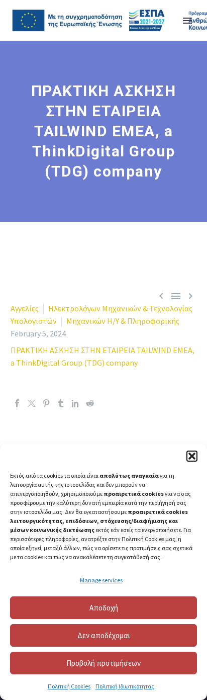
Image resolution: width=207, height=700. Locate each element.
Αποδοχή (103, 607)
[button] (192, 456)
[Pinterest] (46, 403)
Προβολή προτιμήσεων (103, 663)
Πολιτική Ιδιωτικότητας (124, 686)
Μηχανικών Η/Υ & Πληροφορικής (122, 321)
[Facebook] (17, 403)
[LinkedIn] (75, 403)
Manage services (101, 580)
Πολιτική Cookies (69, 686)
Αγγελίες (25, 308)
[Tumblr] (61, 403)
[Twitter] (32, 403)
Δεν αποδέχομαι (103, 635)
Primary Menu (187, 20)
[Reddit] (90, 403)
